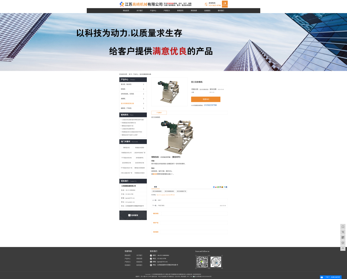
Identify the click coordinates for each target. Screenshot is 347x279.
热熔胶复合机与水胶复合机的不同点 (132, 132)
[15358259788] (342, 232)
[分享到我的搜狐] (222, 187)
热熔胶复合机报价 (140, 173)
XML (191, 276)
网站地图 (183, 276)
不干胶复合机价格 (126, 157)
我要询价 (206, 99)
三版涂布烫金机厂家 (139, 152)
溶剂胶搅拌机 (139, 157)
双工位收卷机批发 (157, 191)
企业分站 (177, 276)
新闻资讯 (180, 10)
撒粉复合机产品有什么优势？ (130, 135)
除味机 (123, 89)
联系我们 (221, 10)
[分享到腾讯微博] (224, 187)
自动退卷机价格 (126, 162)
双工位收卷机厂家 (181, 191)
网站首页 (126, 10)
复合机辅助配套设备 (145, 74)
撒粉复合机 (126, 147)
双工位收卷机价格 (169, 191)
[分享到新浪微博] (216, 187)
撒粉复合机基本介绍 (127, 126)
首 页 (130, 74)
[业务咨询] (342, 226)
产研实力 (167, 10)
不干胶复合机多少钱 (126, 168)
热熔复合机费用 (139, 147)
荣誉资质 (194, 10)
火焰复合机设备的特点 (128, 129)
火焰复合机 (189, 274)
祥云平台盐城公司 (163, 276)
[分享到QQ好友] (220, 187)
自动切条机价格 (139, 162)
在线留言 (207, 10)
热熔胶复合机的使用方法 (129, 122)
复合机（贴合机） (126, 84)
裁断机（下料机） (126, 108)
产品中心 (153, 10)
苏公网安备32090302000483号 (203, 276)
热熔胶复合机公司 (126, 152)
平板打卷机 (161, 205)
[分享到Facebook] (226, 187)
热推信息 (171, 276)
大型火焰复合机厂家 (126, 173)
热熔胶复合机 (175, 274)
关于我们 (140, 10)
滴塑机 (123, 98)
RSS (188, 276)
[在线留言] (342, 242)
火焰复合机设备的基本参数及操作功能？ (133, 119)
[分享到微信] (218, 187)
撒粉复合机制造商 (140, 168)
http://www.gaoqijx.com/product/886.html (166, 194)
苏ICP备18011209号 (146, 276)
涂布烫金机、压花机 (127, 94)
